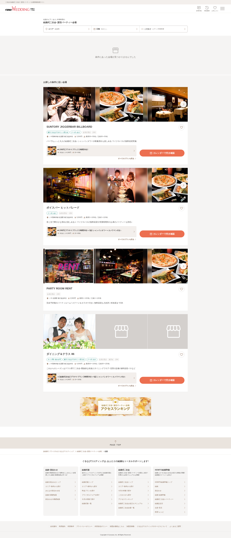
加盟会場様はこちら (117, 526)
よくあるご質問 (175, 526)
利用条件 (71, 526)
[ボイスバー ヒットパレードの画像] (115, 185)
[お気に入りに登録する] (181, 127)
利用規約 (62, 526)
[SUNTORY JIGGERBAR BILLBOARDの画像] (115, 104)
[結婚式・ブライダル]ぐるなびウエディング (58, 451)
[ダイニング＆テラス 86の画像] (115, 331)
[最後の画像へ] (183, 104)
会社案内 (53, 526)
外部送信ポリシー (101, 526)
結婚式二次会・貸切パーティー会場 (89, 451)
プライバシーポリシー (84, 526)
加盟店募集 (130, 526)
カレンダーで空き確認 (164, 153)
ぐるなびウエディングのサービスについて (152, 526)
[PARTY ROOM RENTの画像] (115, 266)
